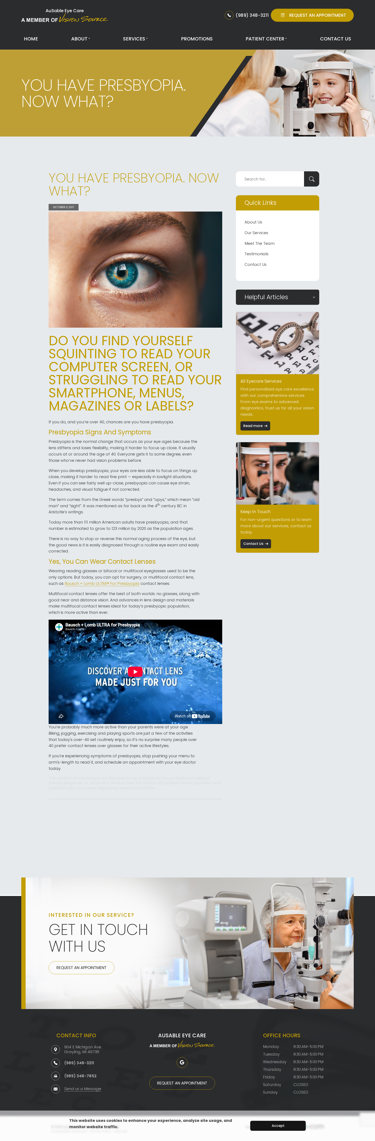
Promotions (197, 38)
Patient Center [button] (265, 38)
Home (31, 38)
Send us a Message (82, 1089)
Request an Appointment (81, 967)
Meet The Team (260, 243)
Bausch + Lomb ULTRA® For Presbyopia (102, 583)
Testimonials (256, 254)
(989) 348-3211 (79, 1063)
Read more (253, 425)
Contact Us (335, 38)
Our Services (256, 232)
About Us (253, 222)
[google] (182, 1062)
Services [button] (134, 38)
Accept (278, 1125)
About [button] (79, 38)
